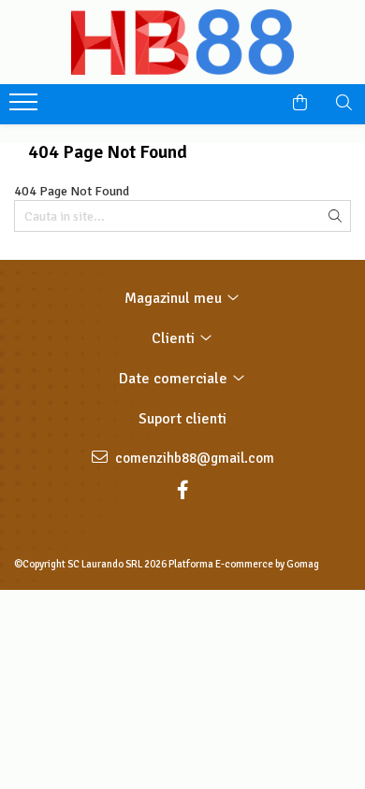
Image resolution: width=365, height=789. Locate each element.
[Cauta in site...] (344, 103)
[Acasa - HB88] (182, 42)
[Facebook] (182, 490)
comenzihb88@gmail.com (193, 458)
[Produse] (25, 107)
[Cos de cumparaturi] (300, 103)
